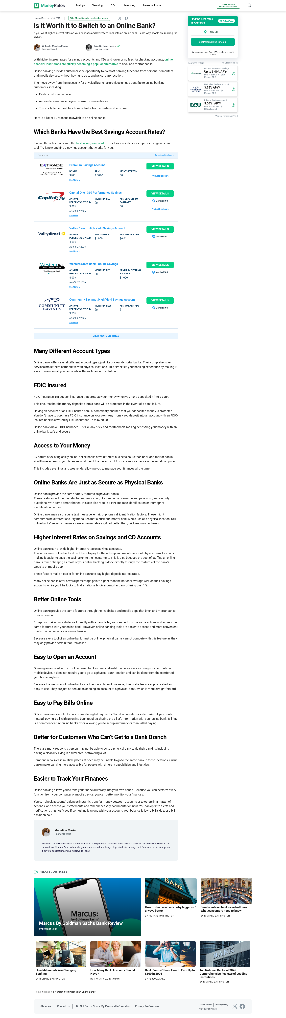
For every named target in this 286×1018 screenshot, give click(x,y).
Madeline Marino (60, 46)
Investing (129, 5)
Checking (97, 5)
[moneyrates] (49, 5)
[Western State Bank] (51, 268)
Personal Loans (152, 5)
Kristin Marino (109, 46)
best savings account (90, 143)
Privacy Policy (221, 1004)
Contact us (63, 1006)
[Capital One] (51, 196)
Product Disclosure (160, 176)
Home (38, 991)
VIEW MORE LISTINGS (106, 335)
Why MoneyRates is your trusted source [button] (89, 18)
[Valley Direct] (51, 233)
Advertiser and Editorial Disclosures (228, 5)
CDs (113, 5)
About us (45, 1006)
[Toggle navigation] (249, 5)
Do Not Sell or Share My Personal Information (103, 1006)
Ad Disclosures (229, 63)
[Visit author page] (46, 831)
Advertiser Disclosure (164, 155)
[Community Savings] (51, 304)
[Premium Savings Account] (51, 169)
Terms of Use (205, 1004)
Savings (80, 5)
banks (47, 991)
